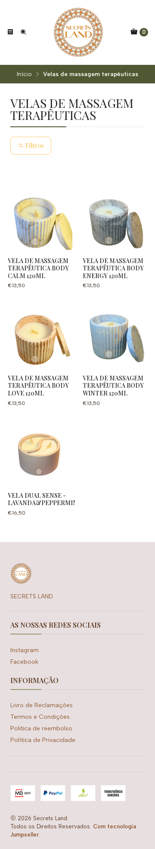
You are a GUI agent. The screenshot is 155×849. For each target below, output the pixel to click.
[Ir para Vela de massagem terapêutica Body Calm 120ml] (40, 219)
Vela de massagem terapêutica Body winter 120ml (113, 385)
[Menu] (10, 32)
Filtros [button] (34, 145)
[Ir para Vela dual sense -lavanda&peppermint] (40, 453)
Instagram (24, 650)
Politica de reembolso (41, 728)
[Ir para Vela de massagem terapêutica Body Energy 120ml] (115, 219)
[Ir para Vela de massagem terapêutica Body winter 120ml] (115, 336)
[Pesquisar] (23, 32)
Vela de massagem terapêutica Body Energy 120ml (113, 268)
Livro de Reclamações (41, 705)
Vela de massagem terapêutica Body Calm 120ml (38, 268)
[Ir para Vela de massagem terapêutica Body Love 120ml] (40, 336)
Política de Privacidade (42, 740)
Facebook (24, 661)
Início (24, 74)
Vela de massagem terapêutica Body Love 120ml (38, 385)
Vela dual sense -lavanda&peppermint (45, 499)
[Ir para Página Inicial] (78, 32)
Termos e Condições (40, 716)
